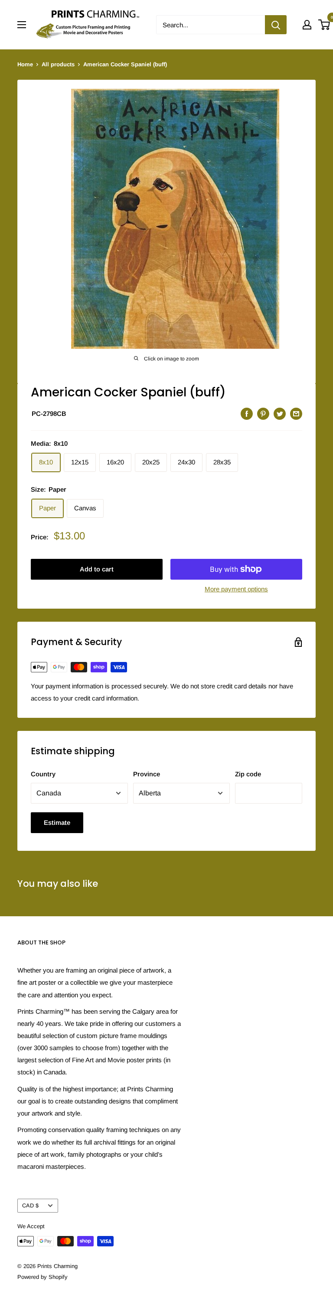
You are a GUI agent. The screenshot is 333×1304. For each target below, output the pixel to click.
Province (146, 774)
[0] (324, 24)
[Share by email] (296, 413)
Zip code (248, 774)
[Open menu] (21, 24)
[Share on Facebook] (247, 413)
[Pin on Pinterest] (263, 413)
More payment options (236, 589)
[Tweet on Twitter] (280, 413)
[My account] (307, 24)
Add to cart (97, 569)
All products (58, 64)
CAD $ (30, 1205)
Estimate (57, 822)
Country (43, 774)
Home (25, 64)
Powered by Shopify (42, 1277)
